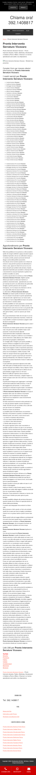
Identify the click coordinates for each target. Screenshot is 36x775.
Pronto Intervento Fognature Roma (13, 742)
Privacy (23, 7)
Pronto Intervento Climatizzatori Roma (14, 732)
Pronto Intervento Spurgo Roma (12, 750)
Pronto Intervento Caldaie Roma (12, 729)
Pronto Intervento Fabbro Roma (12, 740)
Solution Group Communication (23, 762)
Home (4, 39)
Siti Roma (26, 761)
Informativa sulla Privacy (10, 714)
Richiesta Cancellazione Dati (11, 717)
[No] (34, 6)
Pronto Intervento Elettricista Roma (13, 737)
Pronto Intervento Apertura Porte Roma (14, 727)
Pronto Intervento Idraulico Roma (12, 745)
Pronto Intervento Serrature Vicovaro (13, 672)
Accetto (13, 7)
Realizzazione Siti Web (17, 761)
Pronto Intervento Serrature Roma (12, 748)
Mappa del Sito (7, 711)
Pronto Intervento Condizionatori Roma (14, 735)
